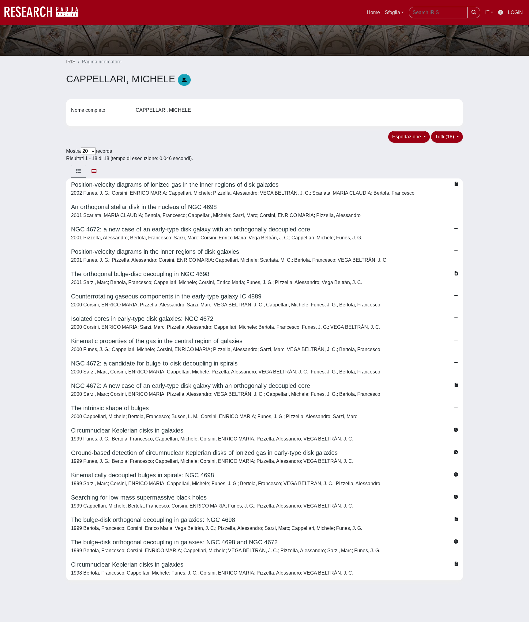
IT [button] (487, 12)
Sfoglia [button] (392, 12)
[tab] (78, 171)
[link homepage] (44, 12)
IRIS (71, 61)
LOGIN (515, 12)
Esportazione (407, 136)
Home (373, 12)
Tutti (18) (445, 136)
